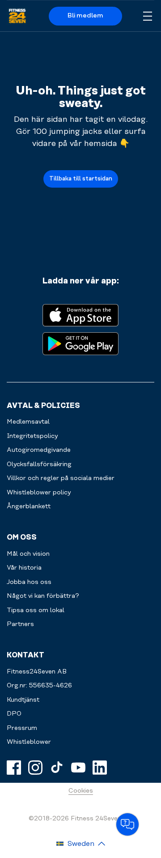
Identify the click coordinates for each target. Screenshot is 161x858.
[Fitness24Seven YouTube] (78, 767)
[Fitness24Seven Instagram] (35, 767)
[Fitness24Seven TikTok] (57, 767)
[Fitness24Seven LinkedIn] (100, 767)
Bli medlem (85, 15)
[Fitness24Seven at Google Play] (80, 343)
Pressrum (22, 728)
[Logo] (17, 16)
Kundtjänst (23, 700)
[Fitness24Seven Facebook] (14, 767)
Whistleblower (29, 742)
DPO (14, 714)
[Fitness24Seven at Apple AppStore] (80, 314)
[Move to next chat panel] (127, 824)
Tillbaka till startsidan (80, 179)
